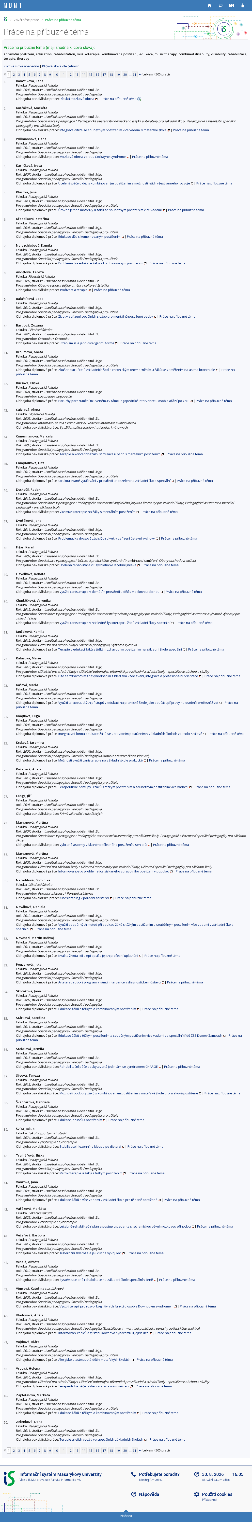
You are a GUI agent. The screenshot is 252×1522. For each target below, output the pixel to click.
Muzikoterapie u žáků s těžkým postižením (91, 1173)
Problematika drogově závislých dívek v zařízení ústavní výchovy (106, 538)
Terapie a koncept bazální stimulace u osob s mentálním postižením (110, 454)
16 (97, 74)
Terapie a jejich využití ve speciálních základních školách (101, 1439)
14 (83, 74)
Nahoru (126, 1516)
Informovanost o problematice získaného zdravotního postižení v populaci (113, 871)
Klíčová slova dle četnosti (60, 66)
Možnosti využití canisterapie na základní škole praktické (100, 760)
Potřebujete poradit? (159, 1474)
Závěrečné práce (26, 20)
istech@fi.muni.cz (150, 1480)
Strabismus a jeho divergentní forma (87, 343)
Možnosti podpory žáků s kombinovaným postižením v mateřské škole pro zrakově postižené (129, 1093)
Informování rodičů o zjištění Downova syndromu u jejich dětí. (103, 1333)
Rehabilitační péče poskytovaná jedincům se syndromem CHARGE (109, 1066)
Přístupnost (209, 1500)
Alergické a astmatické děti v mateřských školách (94, 1359)
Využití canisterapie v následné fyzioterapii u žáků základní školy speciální (115, 622)
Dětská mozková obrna (77, 98)
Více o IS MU (27, 1480)
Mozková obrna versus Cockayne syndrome (93, 156)
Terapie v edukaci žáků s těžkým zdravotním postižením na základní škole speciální (120, 649)
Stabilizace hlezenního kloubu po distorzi (90, 1146)
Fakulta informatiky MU (66, 1480)
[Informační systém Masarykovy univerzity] (12, 5)
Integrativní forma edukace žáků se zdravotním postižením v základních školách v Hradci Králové (130, 733)
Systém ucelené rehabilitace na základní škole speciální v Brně (106, 1279)
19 (118, 74)
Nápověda (149, 1494)
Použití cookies (217, 1494)
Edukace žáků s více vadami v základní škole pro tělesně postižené (108, 1199)
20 (125, 74)
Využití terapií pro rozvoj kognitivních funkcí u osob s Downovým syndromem (116, 1306)
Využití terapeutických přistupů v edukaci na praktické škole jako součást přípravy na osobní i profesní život (138, 702)
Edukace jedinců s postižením (80, 1120)
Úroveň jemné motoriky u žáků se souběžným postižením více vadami (110, 210)
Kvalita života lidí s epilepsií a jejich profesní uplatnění (98, 955)
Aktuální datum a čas (216, 1480)
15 (90, 74)
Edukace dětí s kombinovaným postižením (89, 236)
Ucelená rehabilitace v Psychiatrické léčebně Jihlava (98, 565)
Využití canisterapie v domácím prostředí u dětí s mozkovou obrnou (109, 591)
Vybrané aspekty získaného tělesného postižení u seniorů (103, 844)
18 (111, 74)
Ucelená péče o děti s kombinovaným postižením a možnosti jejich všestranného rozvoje (124, 183)
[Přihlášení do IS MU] (242, 5)
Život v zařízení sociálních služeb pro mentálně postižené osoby (105, 316)
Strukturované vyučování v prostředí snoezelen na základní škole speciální (114, 480)
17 (104, 74)
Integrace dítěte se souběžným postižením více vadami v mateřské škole (113, 130)
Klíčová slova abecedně (21, 66)
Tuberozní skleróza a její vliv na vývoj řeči (90, 1253)
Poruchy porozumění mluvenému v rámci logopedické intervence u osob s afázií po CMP (123, 401)
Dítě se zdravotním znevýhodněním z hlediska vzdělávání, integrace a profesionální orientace (128, 676)
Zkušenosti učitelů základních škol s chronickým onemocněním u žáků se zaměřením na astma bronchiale (136, 369)
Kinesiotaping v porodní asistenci (84, 898)
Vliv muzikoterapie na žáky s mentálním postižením (97, 511)
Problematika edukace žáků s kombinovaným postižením (100, 263)
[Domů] (209, 5)
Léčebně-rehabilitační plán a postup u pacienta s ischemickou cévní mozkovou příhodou (125, 1226)
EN (231, 5)
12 (70, 74)
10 (56, 74)
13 (77, 74)
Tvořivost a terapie (74, 290)
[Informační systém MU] (6, 19)
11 (63, 74)
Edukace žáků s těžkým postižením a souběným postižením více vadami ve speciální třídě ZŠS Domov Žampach (140, 1035)
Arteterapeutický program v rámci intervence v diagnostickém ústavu (109, 982)
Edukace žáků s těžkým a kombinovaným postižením (97, 1009)
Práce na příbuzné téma (63, 20)
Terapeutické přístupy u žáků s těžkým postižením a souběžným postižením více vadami (123, 787)
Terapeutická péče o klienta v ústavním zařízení (93, 1386)
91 (134, 74)
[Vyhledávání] (220, 5)
